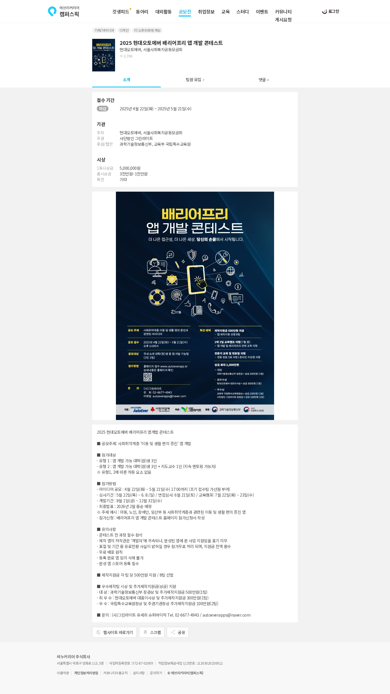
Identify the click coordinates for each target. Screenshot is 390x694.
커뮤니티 (283, 12)
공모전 (185, 12)
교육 (225, 12)
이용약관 (63, 672)
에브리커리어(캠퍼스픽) (63, 11)
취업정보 (206, 12)
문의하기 (156, 672)
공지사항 (139, 672)
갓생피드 (120, 12)
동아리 (142, 12)
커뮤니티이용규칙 (115, 672)
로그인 (333, 11)
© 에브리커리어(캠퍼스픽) (185, 672)
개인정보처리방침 (86, 672)
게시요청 (283, 20)
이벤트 (262, 12)
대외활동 (163, 12)
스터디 (242, 12)
